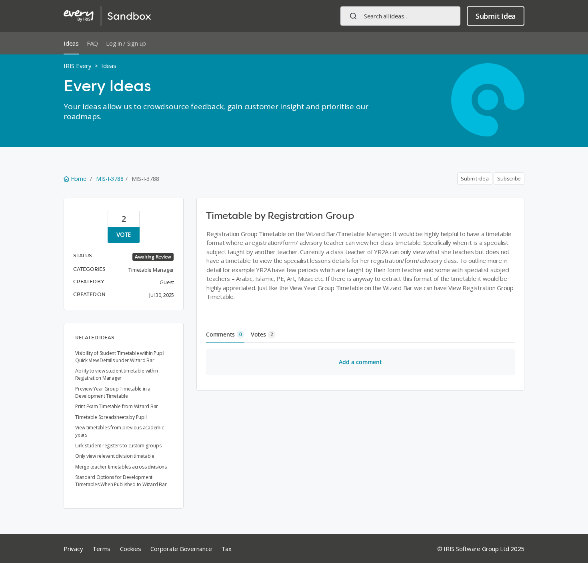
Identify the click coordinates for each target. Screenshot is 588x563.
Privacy (73, 549)
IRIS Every (78, 66)
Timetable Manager (151, 269)
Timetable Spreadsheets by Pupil (110, 417)
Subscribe (509, 178)
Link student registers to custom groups (118, 445)
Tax (226, 549)
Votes (262, 334)
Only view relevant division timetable (114, 456)
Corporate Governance (181, 549)
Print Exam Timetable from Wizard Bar (116, 406)
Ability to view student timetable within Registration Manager (116, 374)
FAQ (92, 43)
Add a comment (360, 362)
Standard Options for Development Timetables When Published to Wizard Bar (120, 481)
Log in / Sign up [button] (126, 43)
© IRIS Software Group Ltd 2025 (481, 549)
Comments (224, 334)
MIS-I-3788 (110, 178)
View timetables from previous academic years (119, 431)
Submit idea (474, 178)
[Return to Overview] (107, 16)
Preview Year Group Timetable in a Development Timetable (112, 392)
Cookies (130, 549)
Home (78, 178)
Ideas (71, 43)
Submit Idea (496, 16)
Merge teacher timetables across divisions (121, 466)
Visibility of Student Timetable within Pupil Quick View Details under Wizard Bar (119, 357)
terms (101, 549)
